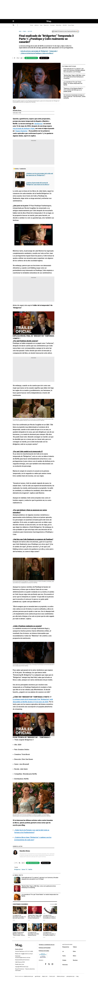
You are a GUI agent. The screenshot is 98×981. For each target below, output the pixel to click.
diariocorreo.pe (61, 976)
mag (77, 976)
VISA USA (65, 25)
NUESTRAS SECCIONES (67, 944)
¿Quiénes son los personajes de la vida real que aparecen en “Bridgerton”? (39, 174)
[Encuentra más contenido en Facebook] (14, 58)
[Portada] (19, 947)
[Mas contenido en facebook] (45, 964)
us (63, 951)
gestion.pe (37, 976)
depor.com (44, 976)
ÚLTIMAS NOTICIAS (69, 66)
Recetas (75, 960)
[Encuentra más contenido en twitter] (18, 58)
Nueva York (46, 25)
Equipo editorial (19, 949)
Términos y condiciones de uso (46, 944)
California (36, 25)
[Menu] (14, 21)
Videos (75, 947)
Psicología (52, 25)
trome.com (52, 976)
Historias (65, 964)
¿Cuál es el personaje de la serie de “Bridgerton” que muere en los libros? (37, 183)
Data (74, 951)
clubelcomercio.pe (28, 976)
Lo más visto (18, 875)
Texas (41, 25)
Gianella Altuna (17, 110)
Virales (64, 960)
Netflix (30, 869)
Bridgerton (17, 869)
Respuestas (65, 947)
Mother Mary (58, 25)
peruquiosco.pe (70, 976)
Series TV (24, 869)
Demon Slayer (71, 25)
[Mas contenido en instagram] (52, 964)
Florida (31, 25)
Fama (64, 956)
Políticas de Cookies (44, 950)
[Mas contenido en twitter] (49, 964)
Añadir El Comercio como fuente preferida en (65, 31)
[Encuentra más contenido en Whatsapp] (21, 58)
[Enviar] (13, 25)
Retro (74, 956)
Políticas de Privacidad (44, 947)
